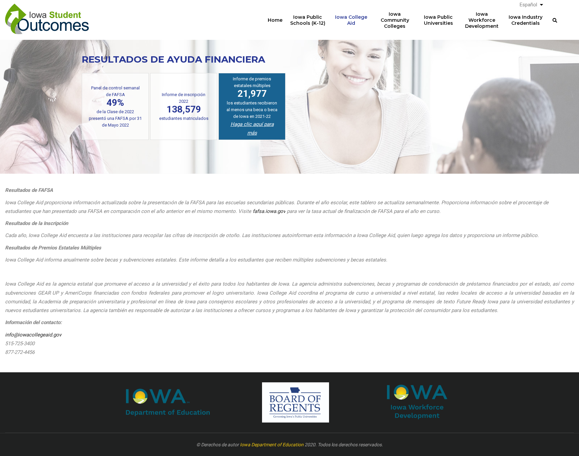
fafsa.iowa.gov (269, 211)
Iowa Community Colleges (395, 20)
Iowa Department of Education (272, 444)
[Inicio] (47, 13)
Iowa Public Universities (438, 20)
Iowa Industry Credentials (525, 20)
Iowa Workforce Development (482, 20)
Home (275, 20)
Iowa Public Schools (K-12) (307, 20)
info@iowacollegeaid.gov (33, 335)
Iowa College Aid (351, 20)
